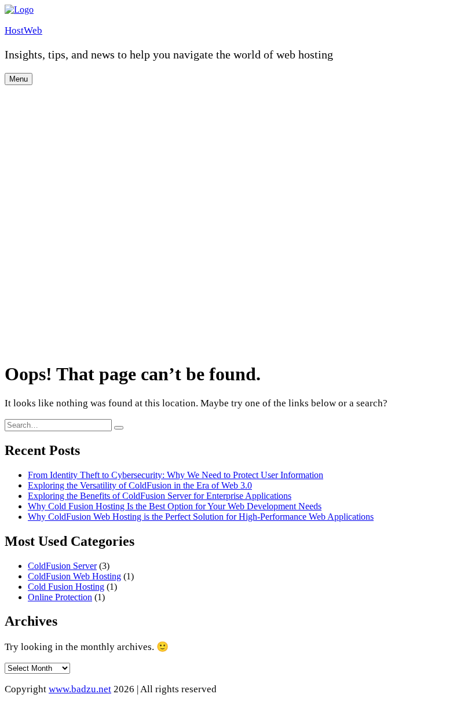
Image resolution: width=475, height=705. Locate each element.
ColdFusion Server (62, 566)
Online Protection (60, 597)
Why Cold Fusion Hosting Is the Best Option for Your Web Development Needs (174, 506)
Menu (18, 79)
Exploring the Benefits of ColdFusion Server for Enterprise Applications (159, 496)
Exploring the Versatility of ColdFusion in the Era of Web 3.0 (140, 485)
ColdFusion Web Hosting (74, 576)
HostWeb (23, 30)
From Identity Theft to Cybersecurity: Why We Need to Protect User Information (175, 475)
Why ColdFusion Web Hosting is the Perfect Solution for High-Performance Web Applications (201, 517)
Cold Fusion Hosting (66, 587)
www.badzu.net (80, 689)
